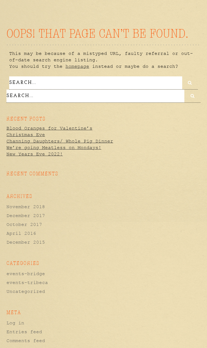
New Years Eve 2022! (34, 154)
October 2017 (24, 224)
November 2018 (25, 206)
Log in (15, 323)
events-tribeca (27, 282)
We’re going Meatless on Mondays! (53, 147)
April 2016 (21, 233)
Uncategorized (25, 291)
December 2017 (25, 215)
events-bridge (25, 273)
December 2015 (25, 242)
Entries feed (24, 332)
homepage (77, 66)
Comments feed (25, 340)
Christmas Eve (25, 134)
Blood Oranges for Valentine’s (49, 128)
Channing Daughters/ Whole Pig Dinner (59, 141)
